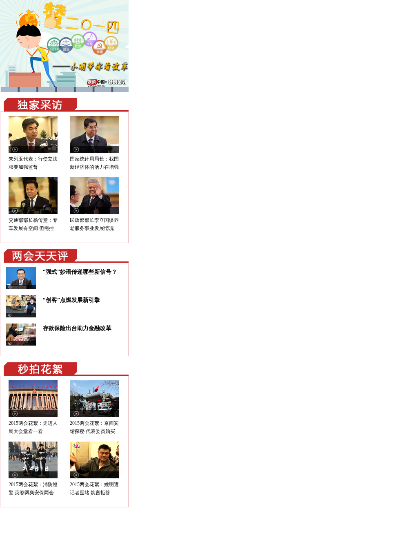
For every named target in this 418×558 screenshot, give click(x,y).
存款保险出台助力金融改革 (77, 328)
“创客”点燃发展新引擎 (71, 300)
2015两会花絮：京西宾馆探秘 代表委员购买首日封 (94, 431)
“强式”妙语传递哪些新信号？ (80, 272)
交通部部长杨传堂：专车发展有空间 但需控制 (33, 228)
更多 (117, 104)
